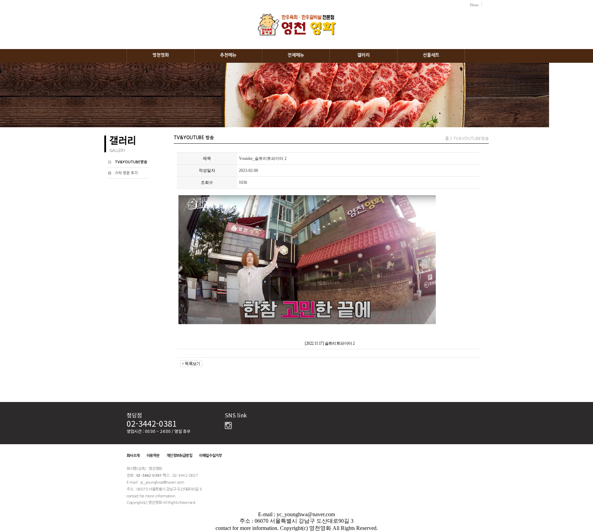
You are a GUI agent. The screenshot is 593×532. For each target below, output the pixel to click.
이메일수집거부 (210, 456)
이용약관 (153, 456)
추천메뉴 (228, 55)
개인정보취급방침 (179, 456)
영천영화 (160, 55)
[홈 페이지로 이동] (297, 17)
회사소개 (133, 456)
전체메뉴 (296, 55)
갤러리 (363, 55)
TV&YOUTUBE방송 (131, 162)
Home (474, 5)
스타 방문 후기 (126, 173)
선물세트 (431, 55)
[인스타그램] (228, 427)
